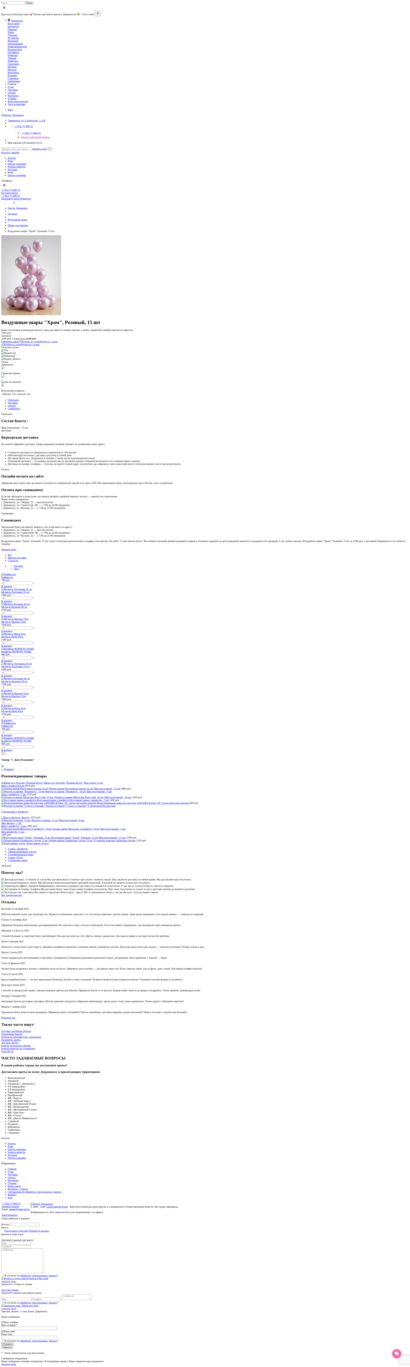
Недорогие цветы (10, 1039)
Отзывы (12, 98)
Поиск (29, 3)
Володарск (13, 72)
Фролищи (13, 41)
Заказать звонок (10, 1206)
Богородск (13, 26)
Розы (10, 161)
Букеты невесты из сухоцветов (18, 1048)
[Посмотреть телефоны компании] (7, 202)
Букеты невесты (16, 166)
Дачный (12, 58)
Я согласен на (31, 1340)
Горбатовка (14, 81)
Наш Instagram (9, 1215)
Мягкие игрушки (17, 557)
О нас (11, 87)
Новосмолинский (17, 46)
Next (16, 569)
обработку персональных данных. (38, 1275)
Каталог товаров (10, 152)
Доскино (12, 35)
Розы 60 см (7, 1051)
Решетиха (13, 61)
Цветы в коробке (17, 175)
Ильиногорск (15, 49)
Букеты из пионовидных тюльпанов (21, 1037)
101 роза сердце (9, 1042)
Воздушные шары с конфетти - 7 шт (89, 800)
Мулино (12, 66)
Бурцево (12, 75)
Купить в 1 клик (48, 341)
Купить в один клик (37, 1278)
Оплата (12, 92)
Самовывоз (14, 408)
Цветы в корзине (17, 163)
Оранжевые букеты (11, 1034)
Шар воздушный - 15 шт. (112, 837)
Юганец (12, 69)
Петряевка (13, 52)
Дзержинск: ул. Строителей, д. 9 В (26, 120)
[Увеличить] (31, 314)
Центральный (15, 43)
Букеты (12, 158)
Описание (13, 400)
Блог (10, 1197)
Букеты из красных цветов (15, 1045)
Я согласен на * (31, 1275)
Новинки (13, 55)
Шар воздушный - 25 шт (107, 788)
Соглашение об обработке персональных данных (34, 1192)
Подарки (12, 169)
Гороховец (13, 64)
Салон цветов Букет (57, 1206)
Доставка (13, 89)
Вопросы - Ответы (18, 1189)
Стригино (13, 78)
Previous (18, 566)
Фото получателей (18, 101)
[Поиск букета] (3, 202)
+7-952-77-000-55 (11, 1203)
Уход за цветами (16, 104)
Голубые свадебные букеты (16, 1031)
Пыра (11, 32)
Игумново (13, 38)
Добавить (7, 769)
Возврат (12, 1194)
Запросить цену (30, 1305)
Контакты (13, 95)
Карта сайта (14, 1186)
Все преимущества (11, 895)
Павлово (12, 29)
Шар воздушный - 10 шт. (118, 797)
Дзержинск (17, 20)
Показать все (8, 1017)
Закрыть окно (39, 149)
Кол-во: (5, 1224)
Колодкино (14, 23)
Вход (10, 109)
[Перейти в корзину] (11, 202)
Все (10, 554)
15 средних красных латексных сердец (114, 840)
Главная (12, 1168)
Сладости (13, 560)
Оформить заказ (10, 341)
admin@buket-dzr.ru (19, 1209)
